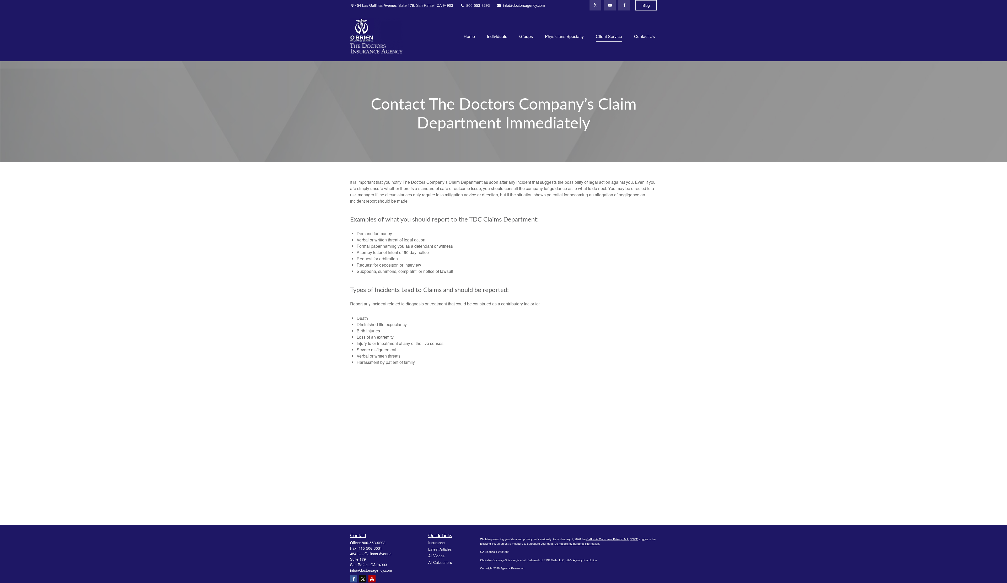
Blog (646, 5)
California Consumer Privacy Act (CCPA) (612, 539)
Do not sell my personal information (576, 543)
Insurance (436, 542)
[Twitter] (595, 5)
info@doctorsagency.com (524, 5)
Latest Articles (440, 549)
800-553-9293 (478, 5)
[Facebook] (624, 5)
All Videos (436, 555)
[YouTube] (610, 5)
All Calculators (440, 562)
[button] (469, 35)
